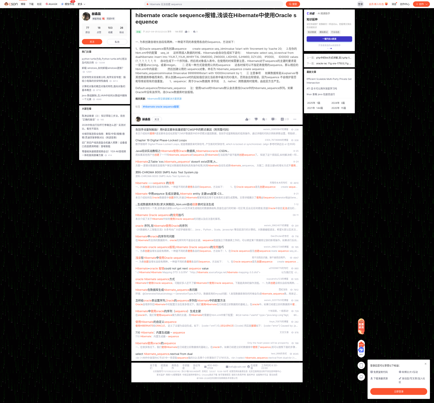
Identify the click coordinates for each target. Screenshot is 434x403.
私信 (117, 41)
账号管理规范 (224, 374)
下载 (31, 4)
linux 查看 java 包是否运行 (321, 94)
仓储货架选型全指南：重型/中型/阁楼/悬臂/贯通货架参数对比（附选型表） (103, 135)
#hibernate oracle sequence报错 (161, 106)
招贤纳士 (164, 366)
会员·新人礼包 (376, 4)
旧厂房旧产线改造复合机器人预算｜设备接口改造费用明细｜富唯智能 (104, 144)
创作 (421, 4)
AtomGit (52, 4)
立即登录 (398, 391)
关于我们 (153, 366)
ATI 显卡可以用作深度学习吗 (322, 88)
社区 (39, 4)
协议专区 (196, 366)
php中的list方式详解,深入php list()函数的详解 (333, 58)
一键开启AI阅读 (329, 39)
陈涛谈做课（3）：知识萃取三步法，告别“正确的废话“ (103, 117)
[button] (327, 48)
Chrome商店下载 (209, 374)
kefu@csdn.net (237, 366)
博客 (23, 4)
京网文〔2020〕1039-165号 (215, 371)
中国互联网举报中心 (191, 374)
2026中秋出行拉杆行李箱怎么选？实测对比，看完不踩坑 (104, 126)
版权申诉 (251, 374)
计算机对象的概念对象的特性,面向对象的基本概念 (103, 88)
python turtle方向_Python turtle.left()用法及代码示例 (104, 60)
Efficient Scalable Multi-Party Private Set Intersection (329, 80)
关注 (156, 119)
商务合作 (175, 366)
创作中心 (405, 4)
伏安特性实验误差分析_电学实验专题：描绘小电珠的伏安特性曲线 (104, 79)
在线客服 (254, 366)
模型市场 (69, 4)
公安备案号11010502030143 (166, 371)
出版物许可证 (262, 374)
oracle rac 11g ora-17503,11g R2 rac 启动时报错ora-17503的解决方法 (334, 63)
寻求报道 (185, 366)
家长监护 (161, 374)
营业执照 (273, 374)
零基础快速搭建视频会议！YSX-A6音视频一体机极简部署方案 (104, 153)
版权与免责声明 (239, 374)
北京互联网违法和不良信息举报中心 (265, 371)
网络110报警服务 (173, 374)
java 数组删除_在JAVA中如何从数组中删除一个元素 (104, 97)
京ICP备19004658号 (191, 371)
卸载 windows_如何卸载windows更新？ (103, 69)
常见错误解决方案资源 (164, 98)
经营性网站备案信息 (238, 371)
